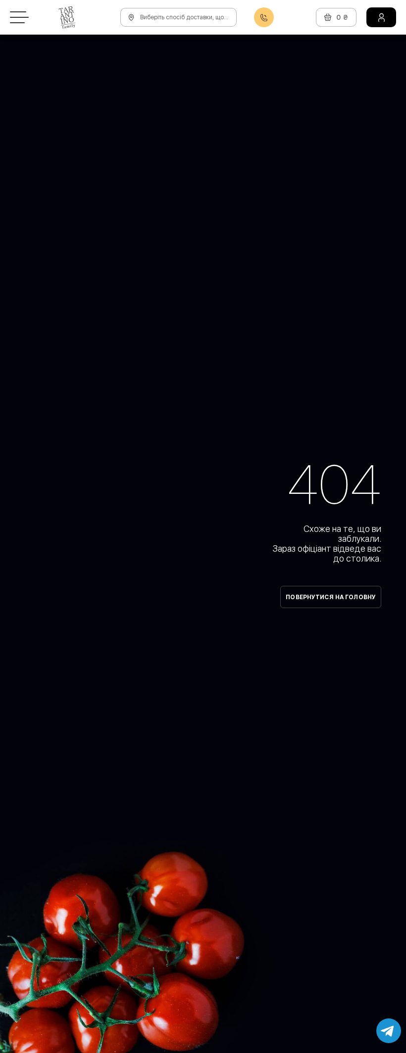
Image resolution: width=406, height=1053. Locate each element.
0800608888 (263, 17)
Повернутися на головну (331, 597)
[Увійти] (381, 17)
